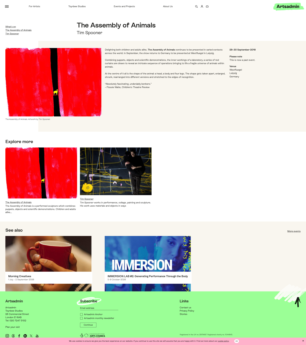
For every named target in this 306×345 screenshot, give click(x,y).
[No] (303, 341)
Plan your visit (12, 327)
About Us (168, 6)
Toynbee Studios (77, 6)
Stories (183, 314)
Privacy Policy (187, 310)
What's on (10, 26)
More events (294, 231)
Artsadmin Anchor (93, 314)
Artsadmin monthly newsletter (99, 318)
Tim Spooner (12, 33)
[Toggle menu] (7, 6)
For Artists (34, 6)
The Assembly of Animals (18, 30)
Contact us (185, 307)
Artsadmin (10, 307)
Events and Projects (124, 6)
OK (236, 341)
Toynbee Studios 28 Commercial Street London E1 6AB (17, 313)
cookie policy (223, 341)
